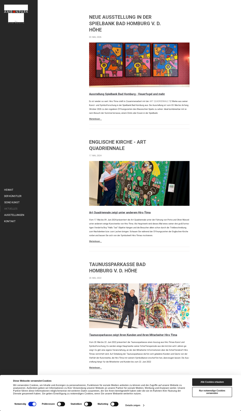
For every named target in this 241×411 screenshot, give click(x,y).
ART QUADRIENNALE (159, 101)
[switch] (61, 404)
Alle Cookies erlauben (212, 382)
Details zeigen (132, 405)
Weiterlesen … (95, 119)
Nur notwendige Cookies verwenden (212, 391)
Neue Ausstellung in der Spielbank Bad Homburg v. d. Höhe (125, 23)
